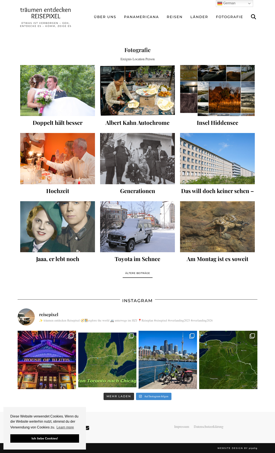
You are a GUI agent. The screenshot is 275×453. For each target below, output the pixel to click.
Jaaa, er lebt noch (57, 258)
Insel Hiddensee (217, 122)
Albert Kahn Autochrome (137, 122)
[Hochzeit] (57, 158)
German (228, 3)
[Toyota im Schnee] (137, 226)
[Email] (86, 427)
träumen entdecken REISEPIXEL (45, 13)
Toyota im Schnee (137, 258)
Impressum (181, 426)
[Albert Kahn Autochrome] (137, 90)
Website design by (237, 448)
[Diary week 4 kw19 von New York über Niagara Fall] (228, 360)
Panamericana (141, 17)
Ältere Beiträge (137, 273)
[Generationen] (137, 158)
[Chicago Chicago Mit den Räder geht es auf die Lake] (47, 360)
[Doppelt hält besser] (57, 90)
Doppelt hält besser (57, 122)
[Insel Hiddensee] (217, 90)
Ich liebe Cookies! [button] (45, 438)
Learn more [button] (65, 427)
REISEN (175, 17)
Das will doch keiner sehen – (217, 190)
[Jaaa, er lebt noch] (57, 226)
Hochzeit (57, 190)
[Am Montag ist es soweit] (217, 226)
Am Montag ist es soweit (217, 258)
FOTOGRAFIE (229, 17)
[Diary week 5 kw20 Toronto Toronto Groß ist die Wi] (168, 360)
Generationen (137, 190)
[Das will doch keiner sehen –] (217, 158)
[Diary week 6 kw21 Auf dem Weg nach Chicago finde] (107, 360)
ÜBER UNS (105, 17)
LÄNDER (199, 17)
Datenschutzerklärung (208, 426)
